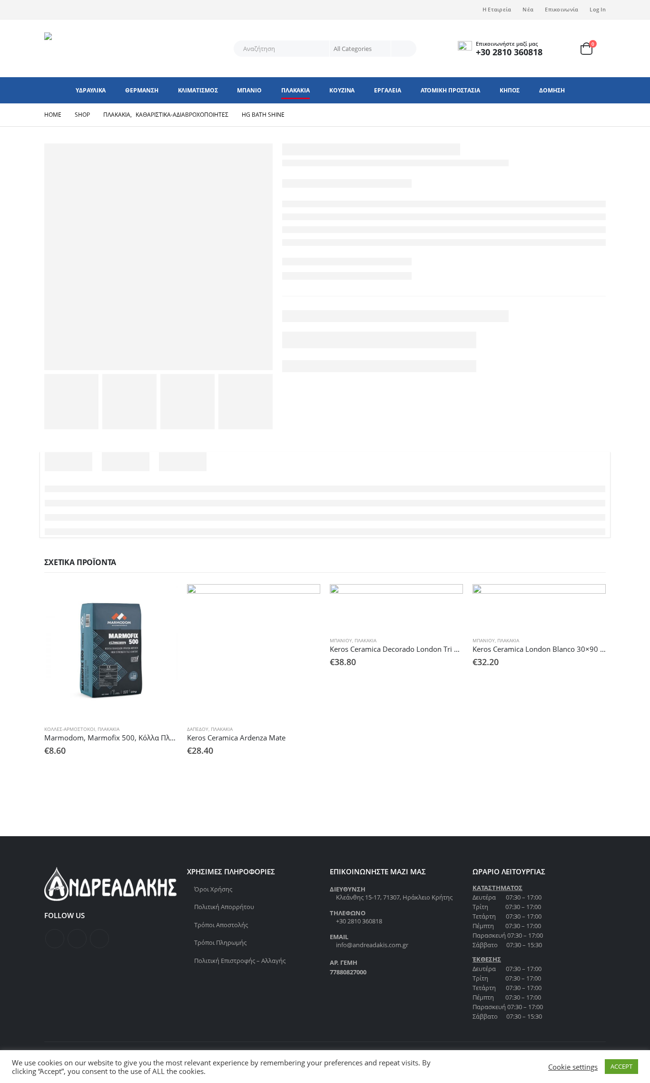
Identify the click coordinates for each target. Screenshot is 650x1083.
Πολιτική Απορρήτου (224, 906)
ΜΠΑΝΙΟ (249, 90)
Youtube (99, 938)
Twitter (77, 938)
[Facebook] (51, 9)
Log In (598, 9)
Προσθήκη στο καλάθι (161, 599)
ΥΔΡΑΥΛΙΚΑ (91, 90)
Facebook (54, 938)
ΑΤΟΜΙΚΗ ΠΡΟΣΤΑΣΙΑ (450, 90)
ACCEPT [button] (621, 1066)
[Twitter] (67, 9)
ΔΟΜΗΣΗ (551, 90)
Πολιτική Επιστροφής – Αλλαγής (240, 960)
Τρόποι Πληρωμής (220, 942)
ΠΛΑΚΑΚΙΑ (295, 90)
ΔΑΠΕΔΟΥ (197, 729)
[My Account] (567, 48)
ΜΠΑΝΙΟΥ (341, 640)
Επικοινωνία (561, 9)
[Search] (403, 48)
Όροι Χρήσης (213, 889)
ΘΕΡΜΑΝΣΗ (141, 90)
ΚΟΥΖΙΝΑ (342, 90)
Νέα (527, 9)
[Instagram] (82, 9)
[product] (110, 651)
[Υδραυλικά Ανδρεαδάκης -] (103, 48)
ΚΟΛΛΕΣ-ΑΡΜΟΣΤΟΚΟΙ (69, 729)
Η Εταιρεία (497, 9)
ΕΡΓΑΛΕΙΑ (387, 90)
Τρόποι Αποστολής (221, 925)
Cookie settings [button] (573, 1067)
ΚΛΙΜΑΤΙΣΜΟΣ (198, 90)
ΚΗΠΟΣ (510, 90)
